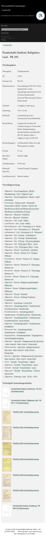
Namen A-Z (25, 252)
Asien (35, 243)
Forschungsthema (21, 190)
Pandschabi (32, 344)
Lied (18, 193)
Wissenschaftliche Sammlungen (13, 5)
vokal (37, 196)
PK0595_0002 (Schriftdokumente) (26, 427)
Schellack (25, 214)
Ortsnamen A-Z (29, 226)
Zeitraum (17, 376)
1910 (35, 376)
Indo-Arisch (22, 344)
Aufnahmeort (31, 235)
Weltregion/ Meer (25, 243)
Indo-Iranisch (11, 344)
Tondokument (34, 305)
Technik (14, 361)
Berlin (38, 226)
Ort (15, 220)
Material (17, 214)
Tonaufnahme (23, 361)
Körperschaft (20, 202)
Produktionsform (11, 308)
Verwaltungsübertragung (14, 338)
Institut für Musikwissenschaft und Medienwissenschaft (22, 207)
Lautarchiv (6, 9)
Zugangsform (37, 335)
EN (2, 40)
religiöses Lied (26, 193)
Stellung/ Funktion (28, 296)
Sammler (24, 294)
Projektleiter (9, 299)
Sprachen (17, 341)
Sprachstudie (24, 320)
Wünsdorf (35, 229)
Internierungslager (33, 241)
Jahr (24, 376)
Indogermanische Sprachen (33, 341)
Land (20, 220)
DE (4, 40)
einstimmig (9, 199)
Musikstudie (24, 308)
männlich (34, 249)
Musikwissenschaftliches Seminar (17, 211)
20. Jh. (29, 376)
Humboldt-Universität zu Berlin (20, 204)
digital (32, 361)
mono (35, 364)
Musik (31, 190)
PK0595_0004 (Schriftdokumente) (26, 459)
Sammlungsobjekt (21, 305)
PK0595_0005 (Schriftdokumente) (26, 475)
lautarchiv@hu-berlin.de (24, 529)
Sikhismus (8, 285)
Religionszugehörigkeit (29, 282)
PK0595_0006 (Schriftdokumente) (26, 490)
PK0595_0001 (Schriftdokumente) (26, 412)
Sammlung (18, 302)
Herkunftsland (31, 238)
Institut (24, 205)
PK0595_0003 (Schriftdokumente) (26, 443)
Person (16, 249)
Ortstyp (21, 235)
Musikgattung (10, 193)
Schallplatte (9, 326)
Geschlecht (25, 249)
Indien (26, 220)
